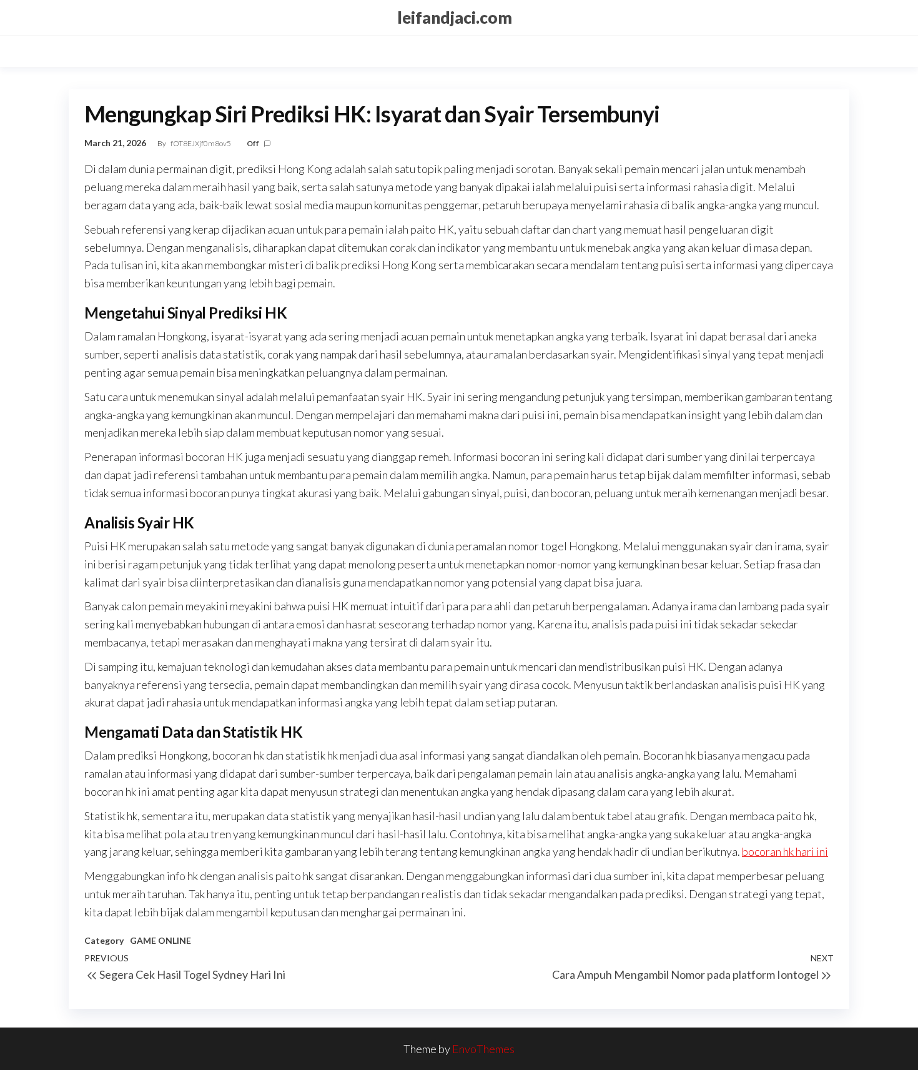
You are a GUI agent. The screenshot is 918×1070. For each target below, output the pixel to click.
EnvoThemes (483, 1049)
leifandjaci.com (454, 17)
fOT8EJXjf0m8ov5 (201, 143)
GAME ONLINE (160, 940)
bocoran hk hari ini (785, 851)
